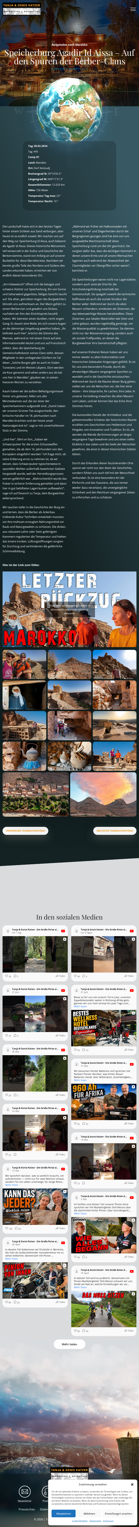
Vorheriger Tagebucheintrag (25, 830)
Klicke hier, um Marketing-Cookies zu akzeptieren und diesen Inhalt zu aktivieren (69, 609)
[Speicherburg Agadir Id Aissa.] (103, 794)
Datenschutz (95, 1520)
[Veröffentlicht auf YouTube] (63, 931)
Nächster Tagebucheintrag (115, 830)
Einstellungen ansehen (118, 1513)
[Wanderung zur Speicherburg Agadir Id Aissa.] (24, 664)
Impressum (108, 1520)
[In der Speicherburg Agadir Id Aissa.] (114, 725)
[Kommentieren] (14, 1155)
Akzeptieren (63, 1513)
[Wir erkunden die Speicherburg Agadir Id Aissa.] (114, 756)
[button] (132, 1484)
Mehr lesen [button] (80, 1006)
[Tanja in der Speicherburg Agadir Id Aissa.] (69, 725)
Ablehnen (89, 1513)
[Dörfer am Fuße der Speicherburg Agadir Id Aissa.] (36, 794)
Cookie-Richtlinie (80, 1520)
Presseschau (27, 1509)
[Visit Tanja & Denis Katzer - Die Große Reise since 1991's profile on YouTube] (8, 931)
